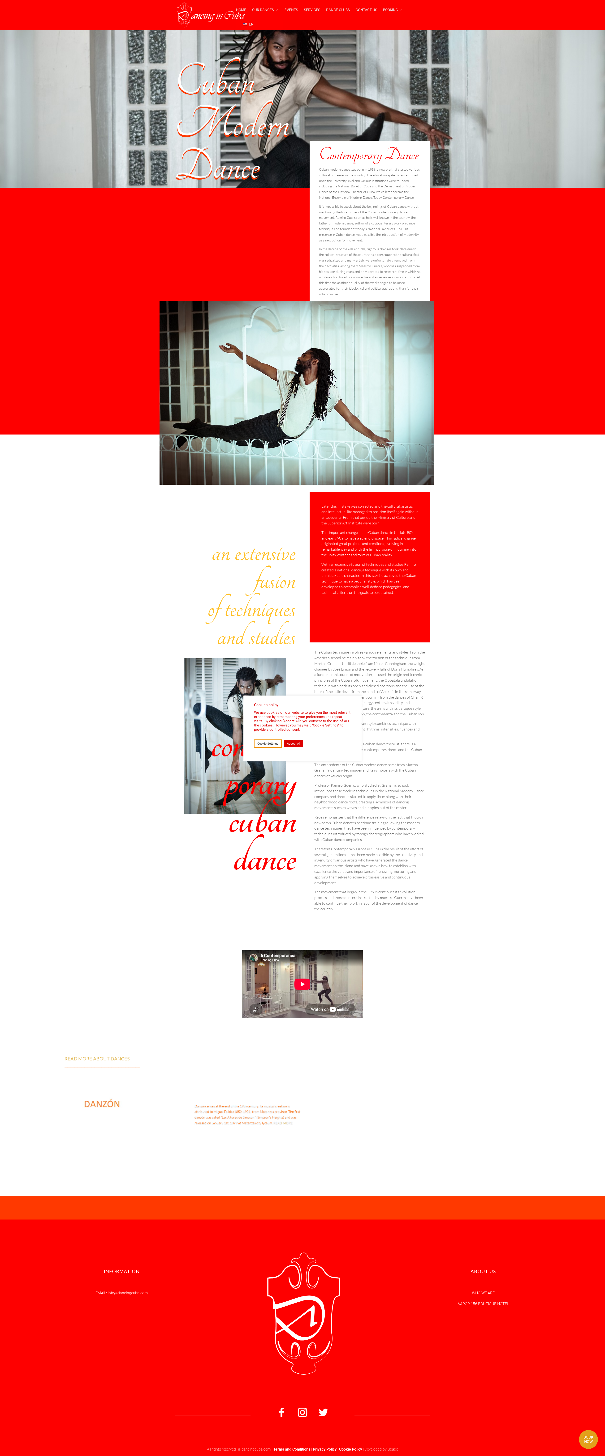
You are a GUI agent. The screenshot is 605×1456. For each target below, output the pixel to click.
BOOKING (390, 10)
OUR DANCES (263, 10)
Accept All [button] (293, 743)
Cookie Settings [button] (267, 743)
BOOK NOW (588, 1439)
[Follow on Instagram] (302, 1412)
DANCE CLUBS (338, 10)
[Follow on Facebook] (281, 1412)
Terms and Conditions (291, 1449)
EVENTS (291, 10)
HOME (241, 10)
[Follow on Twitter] (323, 1412)
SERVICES (312, 10)
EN (251, 24)
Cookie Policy (350, 1449)
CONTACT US (366, 10)
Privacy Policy (325, 1449)
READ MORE (283, 1123)
